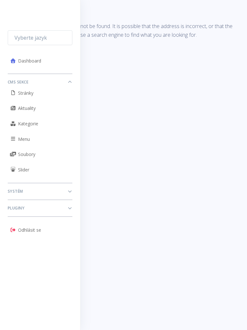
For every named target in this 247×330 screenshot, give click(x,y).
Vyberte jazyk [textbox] (30, 37)
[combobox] (40, 37)
